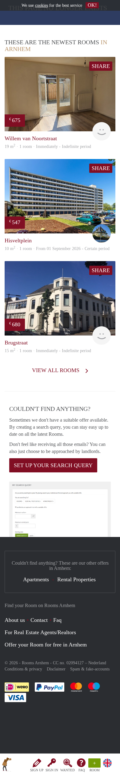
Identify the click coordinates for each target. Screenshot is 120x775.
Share (101, 66)
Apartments (36, 579)
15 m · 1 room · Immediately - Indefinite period (48, 350)
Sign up (36, 770)
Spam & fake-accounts (90, 669)
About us (15, 620)
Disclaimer (56, 669)
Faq (57, 620)
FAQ (81, 770)
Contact (39, 620)
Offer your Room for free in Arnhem (46, 645)
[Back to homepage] (6, 765)
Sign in (52, 770)
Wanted (67, 770)
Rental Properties (76, 579)
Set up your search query (53, 465)
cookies (41, 5)
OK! (92, 5)
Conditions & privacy (23, 669)
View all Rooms (56, 370)
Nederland (97, 663)
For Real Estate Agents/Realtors (40, 632)
